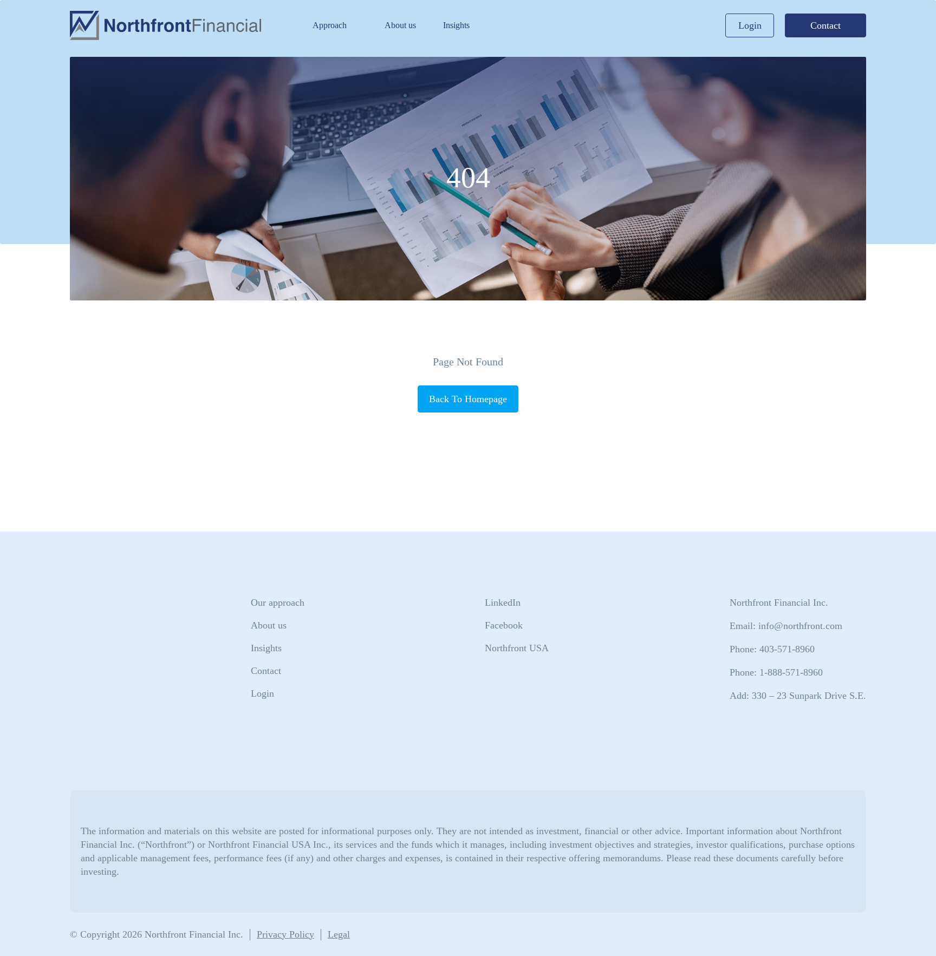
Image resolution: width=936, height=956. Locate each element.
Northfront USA (517, 648)
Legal (339, 934)
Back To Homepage (468, 399)
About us (400, 25)
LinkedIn (503, 602)
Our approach (277, 602)
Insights (456, 25)
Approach (330, 25)
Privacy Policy (285, 934)
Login (750, 25)
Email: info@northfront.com (786, 625)
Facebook (504, 625)
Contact (825, 25)
